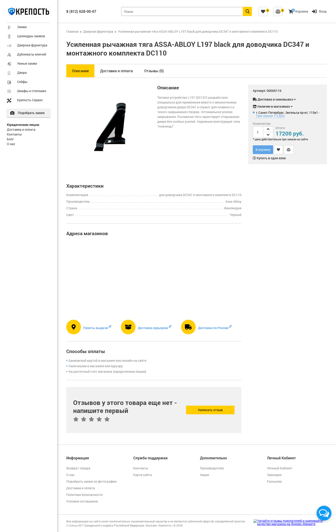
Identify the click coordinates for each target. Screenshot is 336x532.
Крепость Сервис (30, 100)
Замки (22, 27)
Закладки (274, 475)
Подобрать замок (31, 113)
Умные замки (27, 63)
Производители (212, 468)
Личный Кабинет (279, 468)
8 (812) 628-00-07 (81, 11)
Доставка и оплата (21, 129)
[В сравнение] (289, 149)
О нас (11, 144)
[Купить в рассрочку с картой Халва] (312, 91)
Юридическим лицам (23, 124)
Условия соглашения (82, 501)
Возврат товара (78, 468)
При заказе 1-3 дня (270, 116)
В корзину (263, 149)
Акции (204, 475)
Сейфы (22, 82)
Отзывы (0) (154, 70)
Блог (10, 139)
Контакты (14, 134)
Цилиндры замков (31, 36)
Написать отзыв (210, 410)
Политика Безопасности (84, 494)
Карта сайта (142, 475)
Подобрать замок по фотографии (91, 481)
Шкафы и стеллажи (31, 91)
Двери (22, 72)
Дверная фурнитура (32, 45)
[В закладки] (278, 149)
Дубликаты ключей (31, 54)
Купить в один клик (271, 158)
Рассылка (274, 481)
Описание (80, 70)
